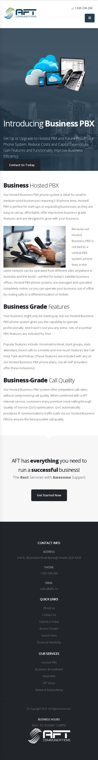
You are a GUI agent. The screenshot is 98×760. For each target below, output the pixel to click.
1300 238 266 (83, 8)
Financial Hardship (49, 642)
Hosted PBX (49, 662)
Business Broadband (49, 669)
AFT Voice (49, 683)
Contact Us (49, 615)
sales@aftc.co (49, 589)
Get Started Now (49, 495)
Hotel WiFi (49, 676)
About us (49, 608)
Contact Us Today (22, 165)
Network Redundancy (49, 690)
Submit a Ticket (49, 621)
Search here (49, 635)
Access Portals (49, 628)
